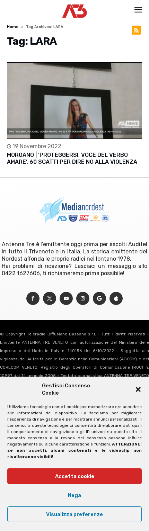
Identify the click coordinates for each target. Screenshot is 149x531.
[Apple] (116, 298)
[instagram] (82, 298)
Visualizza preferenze (74, 514)
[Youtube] (66, 298)
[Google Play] (99, 298)
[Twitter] (49, 298)
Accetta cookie (74, 476)
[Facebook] (33, 298)
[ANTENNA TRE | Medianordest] (74, 4)
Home (12, 27)
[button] (138, 389)
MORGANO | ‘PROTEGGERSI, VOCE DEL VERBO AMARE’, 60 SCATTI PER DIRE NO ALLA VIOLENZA (72, 158)
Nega (74, 495)
